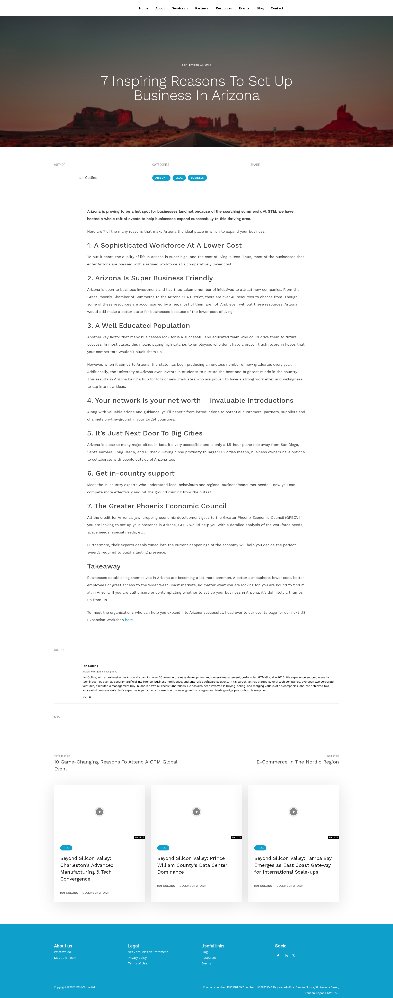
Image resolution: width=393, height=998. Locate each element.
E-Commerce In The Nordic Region (297, 762)
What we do (62, 952)
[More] (308, 178)
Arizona (161, 177)
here (129, 620)
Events (206, 963)
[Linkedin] (299, 178)
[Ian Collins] (66, 178)
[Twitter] (289, 178)
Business (197, 177)
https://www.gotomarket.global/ (99, 671)
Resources (209, 957)
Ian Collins (87, 177)
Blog (179, 177)
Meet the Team (65, 957)
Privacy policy (137, 957)
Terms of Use (137, 963)
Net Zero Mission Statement (148, 952)
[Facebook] (280, 178)
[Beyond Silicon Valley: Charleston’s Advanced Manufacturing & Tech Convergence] (99, 812)
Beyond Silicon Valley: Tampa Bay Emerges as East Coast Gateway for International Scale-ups (293, 865)
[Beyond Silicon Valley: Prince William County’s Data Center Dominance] (196, 812)
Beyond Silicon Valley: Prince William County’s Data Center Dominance (192, 865)
